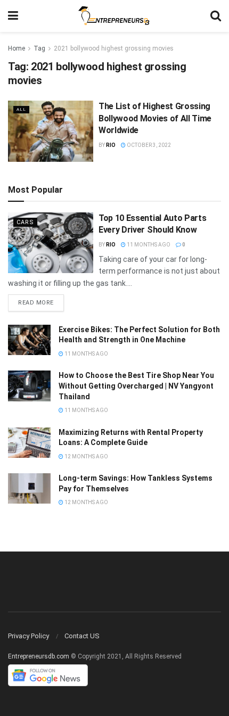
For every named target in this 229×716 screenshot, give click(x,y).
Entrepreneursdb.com (38, 656)
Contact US (82, 636)
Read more (36, 302)
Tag (39, 48)
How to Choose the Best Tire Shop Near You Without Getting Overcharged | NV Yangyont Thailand (136, 385)
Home (16, 48)
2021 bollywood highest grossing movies (114, 48)
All (21, 109)
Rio (111, 145)
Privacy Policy (28, 636)
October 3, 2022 (148, 145)
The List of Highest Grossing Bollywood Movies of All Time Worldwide (155, 118)
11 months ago (148, 245)
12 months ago (85, 456)
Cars (25, 222)
